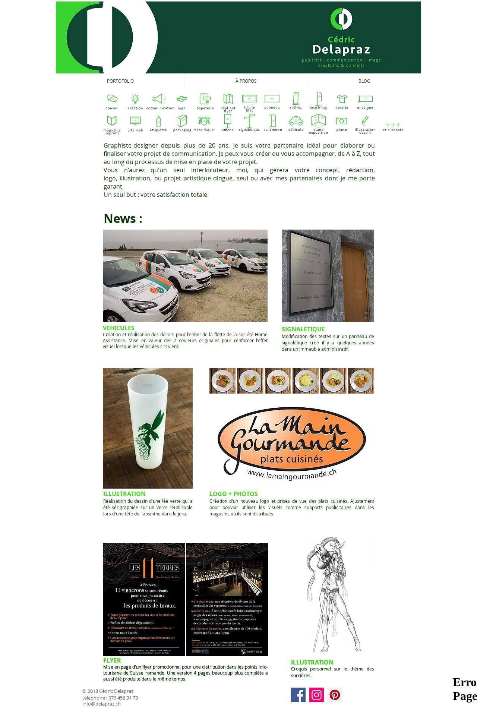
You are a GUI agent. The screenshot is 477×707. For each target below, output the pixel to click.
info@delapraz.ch (101, 703)
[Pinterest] (335, 695)
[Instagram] (316, 695)
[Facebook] (298, 695)
